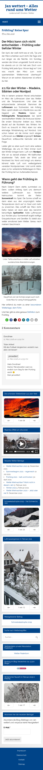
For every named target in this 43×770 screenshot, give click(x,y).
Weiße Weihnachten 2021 (16, 466)
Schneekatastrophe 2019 (21, 622)
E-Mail (7, 727)
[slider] (19, 451)
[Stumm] (32, 451)
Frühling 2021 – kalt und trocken (19, 477)
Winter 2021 (11, 488)
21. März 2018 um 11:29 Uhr (14, 339)
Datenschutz (21, 755)
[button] (6, 319)
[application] (21, 444)
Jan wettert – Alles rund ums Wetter (21, 7)
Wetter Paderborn (21, 653)
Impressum (21, 751)
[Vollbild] (36, 451)
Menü (5, 22)
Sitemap (21, 764)
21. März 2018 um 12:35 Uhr (17, 359)
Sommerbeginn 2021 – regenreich (20, 472)
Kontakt (21, 760)
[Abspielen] (6, 451)
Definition (31, 312)
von (21, 420)
